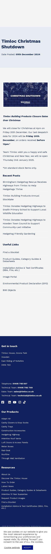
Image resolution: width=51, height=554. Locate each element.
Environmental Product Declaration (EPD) (25, 283)
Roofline (5, 454)
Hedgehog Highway (10, 434)
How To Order (8, 482)
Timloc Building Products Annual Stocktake (21, 197)
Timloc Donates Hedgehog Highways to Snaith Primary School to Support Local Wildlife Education (24, 210)
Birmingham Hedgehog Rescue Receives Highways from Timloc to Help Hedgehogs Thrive (25, 186)
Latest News (7, 486)
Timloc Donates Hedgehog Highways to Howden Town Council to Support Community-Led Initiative (24, 223)
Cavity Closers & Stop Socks (14, 422)
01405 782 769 (25, 387)
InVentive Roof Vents (11, 438)
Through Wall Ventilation (13, 458)
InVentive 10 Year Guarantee (14, 494)
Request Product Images (13, 498)
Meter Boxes (7, 446)
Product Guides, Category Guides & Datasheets (22, 260)
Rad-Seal (5, 450)
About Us (5, 474)
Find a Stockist (11, 252)
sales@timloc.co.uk (24, 391)
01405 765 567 (20, 383)
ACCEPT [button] (27, 547)
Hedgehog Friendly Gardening (19, 233)
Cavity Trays (7, 426)
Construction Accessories (13, 430)
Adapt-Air (6, 418)
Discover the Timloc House (14, 478)
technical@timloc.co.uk (30, 395)
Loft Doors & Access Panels (14, 442)
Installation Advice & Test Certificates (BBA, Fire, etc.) (23, 269)
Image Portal (10, 276)
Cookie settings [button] (12, 547)
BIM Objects (9, 290)
